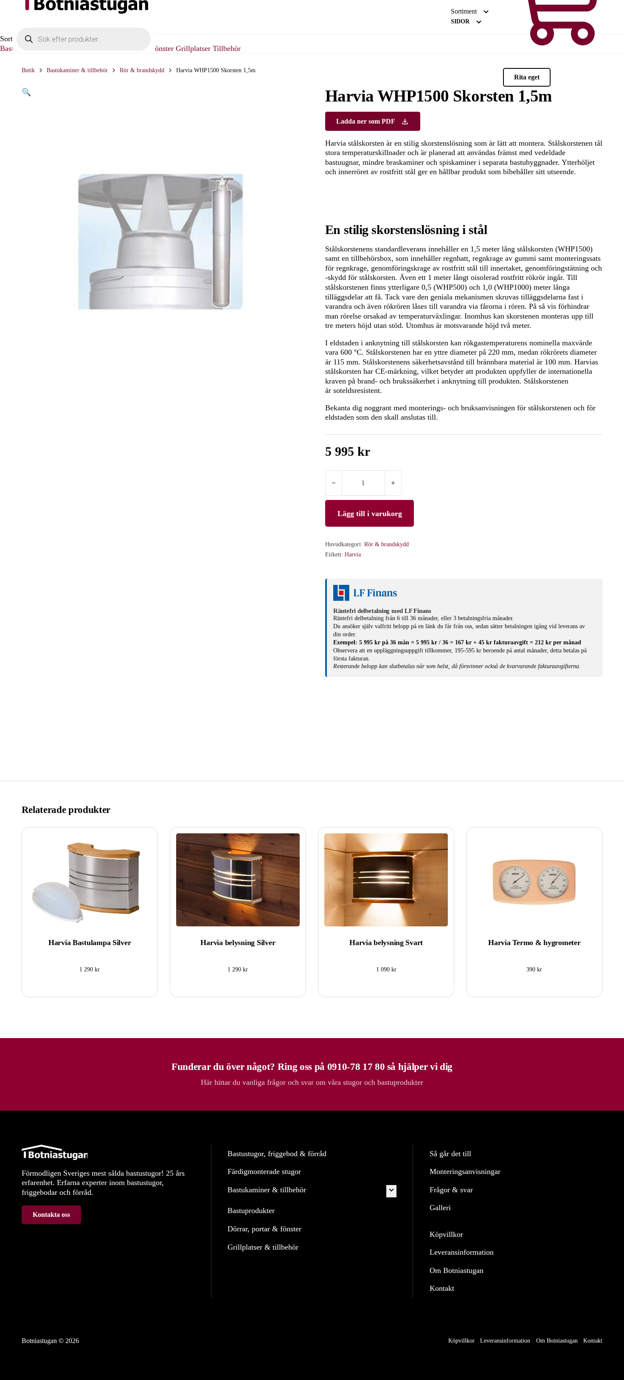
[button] (160, 92)
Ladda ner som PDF (365, 121)
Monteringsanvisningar (465, 1171)
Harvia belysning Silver (237, 942)
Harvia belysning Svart (386, 942)
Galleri (440, 1207)
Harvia (353, 554)
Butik (28, 70)
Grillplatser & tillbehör (263, 1247)
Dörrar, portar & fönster (264, 1229)
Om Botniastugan (456, 1270)
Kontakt (442, 1288)
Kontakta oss (51, 1214)
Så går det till (450, 1153)
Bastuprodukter (251, 1210)
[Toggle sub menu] (391, 1191)
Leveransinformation (462, 1252)
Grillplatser (194, 48)
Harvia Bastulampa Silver (89, 942)
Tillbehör (227, 48)
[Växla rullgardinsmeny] (486, 12)
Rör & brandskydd (142, 70)
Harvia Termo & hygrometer (534, 942)
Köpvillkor (446, 1234)
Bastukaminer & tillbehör (77, 70)
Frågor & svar (451, 1189)
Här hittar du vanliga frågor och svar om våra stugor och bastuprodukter (312, 1082)
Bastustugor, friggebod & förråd (277, 1153)
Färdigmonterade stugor (264, 1171)
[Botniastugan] (83, 18)
